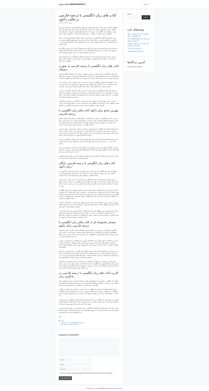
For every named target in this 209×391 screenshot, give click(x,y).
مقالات (62, 320)
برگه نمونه (146, 4)
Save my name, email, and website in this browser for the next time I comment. (87, 373)
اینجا (60, 316)
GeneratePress (118, 388)
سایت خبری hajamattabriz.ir (72, 4)
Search (129, 14)
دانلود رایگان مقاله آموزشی (135, 51)
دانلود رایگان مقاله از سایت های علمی (70, 324)
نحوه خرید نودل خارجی (134, 48)
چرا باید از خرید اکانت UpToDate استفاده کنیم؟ (72, 322)
